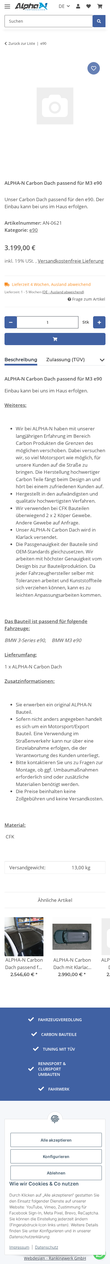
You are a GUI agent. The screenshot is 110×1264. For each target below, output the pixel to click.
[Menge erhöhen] (99, 322)
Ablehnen (56, 1172)
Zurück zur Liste (21, 43)
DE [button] (62, 6)
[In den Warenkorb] (55, 339)
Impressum (19, 1247)
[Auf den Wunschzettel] (93, 68)
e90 (33, 230)
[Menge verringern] (11, 322)
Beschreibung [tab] (21, 359)
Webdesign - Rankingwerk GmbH (55, 1258)
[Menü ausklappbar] (7, 4)
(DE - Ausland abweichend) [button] (63, 292)
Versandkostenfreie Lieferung (71, 261)
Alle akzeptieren (56, 1140)
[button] (78, 6)
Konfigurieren (56, 1156)
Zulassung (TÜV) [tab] (65, 359)
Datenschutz (46, 1247)
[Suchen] (99, 21)
